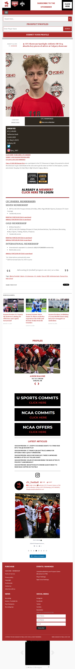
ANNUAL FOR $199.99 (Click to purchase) (19, 240)
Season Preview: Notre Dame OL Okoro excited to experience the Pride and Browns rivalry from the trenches (35, 319)
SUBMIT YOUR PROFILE (37, 35)
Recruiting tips (9, 607)
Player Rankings (41, 577)
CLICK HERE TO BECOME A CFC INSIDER (18, 155)
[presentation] (35, 383)
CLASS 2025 (11, 137)
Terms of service (10, 574)
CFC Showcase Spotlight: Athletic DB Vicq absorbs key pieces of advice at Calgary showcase (45, 45)
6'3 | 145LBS (11, 131)
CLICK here (67, 5)
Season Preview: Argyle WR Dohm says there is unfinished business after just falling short (36, 456)
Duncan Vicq (64, 276)
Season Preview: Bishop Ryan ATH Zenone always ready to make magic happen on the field (36, 466)
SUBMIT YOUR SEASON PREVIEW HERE (18, 157)
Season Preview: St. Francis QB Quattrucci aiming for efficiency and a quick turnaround (13, 318)
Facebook (39, 601)
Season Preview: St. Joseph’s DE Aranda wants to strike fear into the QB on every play (37, 447)
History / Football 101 (11, 601)
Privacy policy (9, 577)
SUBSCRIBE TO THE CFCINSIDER (46, 5)
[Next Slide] (53, 652)
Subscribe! (41, 628)
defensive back (54, 276)
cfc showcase (29, 276)
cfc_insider (37, 276)
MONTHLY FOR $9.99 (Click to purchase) (18, 217)
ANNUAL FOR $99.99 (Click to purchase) (18, 219)
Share (31, 667)
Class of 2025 (45, 276)
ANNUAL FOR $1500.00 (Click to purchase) (19, 254)
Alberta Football (14, 276)
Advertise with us (10, 589)
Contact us (8, 586)
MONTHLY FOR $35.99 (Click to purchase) (19, 238)
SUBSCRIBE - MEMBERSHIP (12, 571)
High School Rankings (43, 579)
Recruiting (8, 598)
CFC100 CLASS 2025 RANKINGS (15, 159)
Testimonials (8, 583)
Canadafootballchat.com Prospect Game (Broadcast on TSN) (48, 573)
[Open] (37, 515)
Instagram (39, 598)
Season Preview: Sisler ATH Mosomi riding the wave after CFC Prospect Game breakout (37, 461)
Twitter (39, 604)
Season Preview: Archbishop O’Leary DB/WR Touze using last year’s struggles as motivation (58, 318)
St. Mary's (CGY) (13, 140)
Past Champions (9, 604)
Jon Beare (14, 46)
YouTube (39, 607)
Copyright (8, 580)
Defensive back (12, 134)
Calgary (22, 276)
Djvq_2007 (14, 150)
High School (9, 278)
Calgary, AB (11, 143)
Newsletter (40, 610)
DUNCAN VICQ (11, 128)
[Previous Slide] (21, 652)
